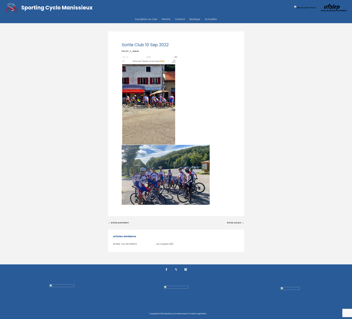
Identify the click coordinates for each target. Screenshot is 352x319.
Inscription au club (146, 19)
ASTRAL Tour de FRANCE (125, 243)
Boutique (195, 19)
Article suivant (235, 222)
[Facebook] (166, 269)
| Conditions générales (196, 313)
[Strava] (176, 269)
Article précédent (118, 222)
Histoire (166, 19)
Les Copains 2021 (164, 243)
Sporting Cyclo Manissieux (57, 7)
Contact (180, 19)
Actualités (211, 19)
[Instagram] (185, 269)
